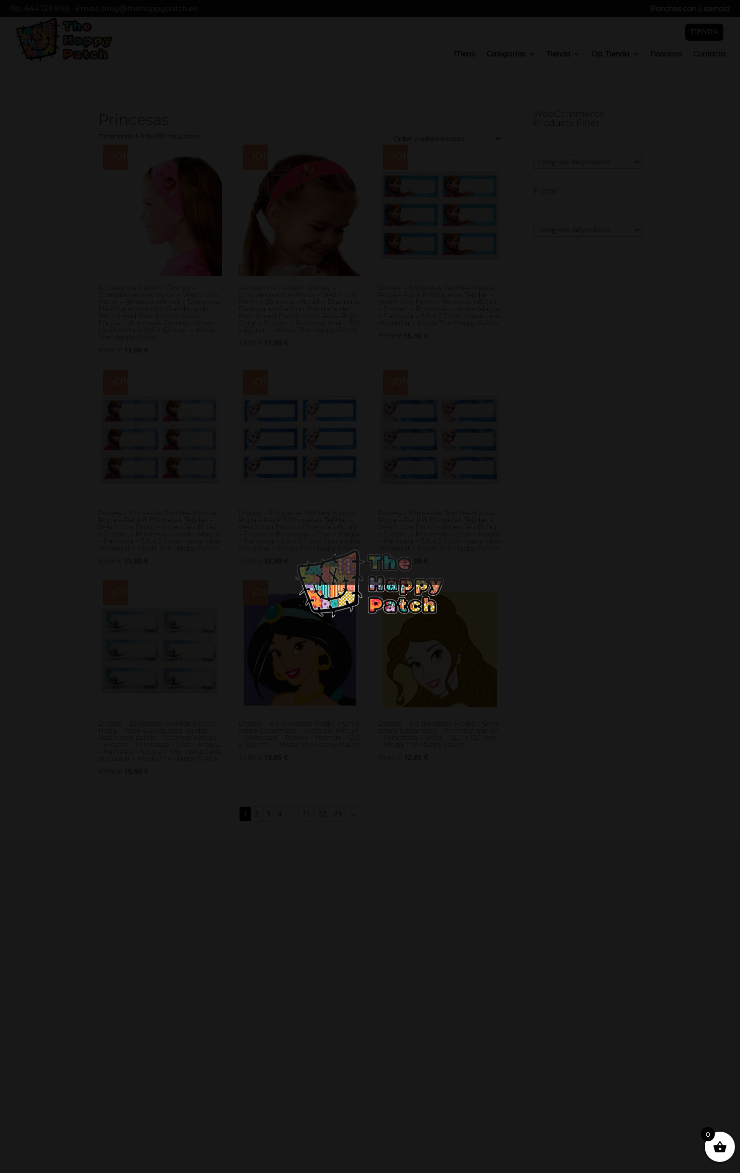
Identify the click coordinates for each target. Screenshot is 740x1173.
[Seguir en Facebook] (509, 1075)
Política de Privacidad (67, 1129)
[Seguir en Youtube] (550, 1075)
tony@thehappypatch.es (567, 1051)
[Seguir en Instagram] (530, 1075)
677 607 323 (545, 1031)
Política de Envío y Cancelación (85, 1155)
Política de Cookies (61, 1142)
